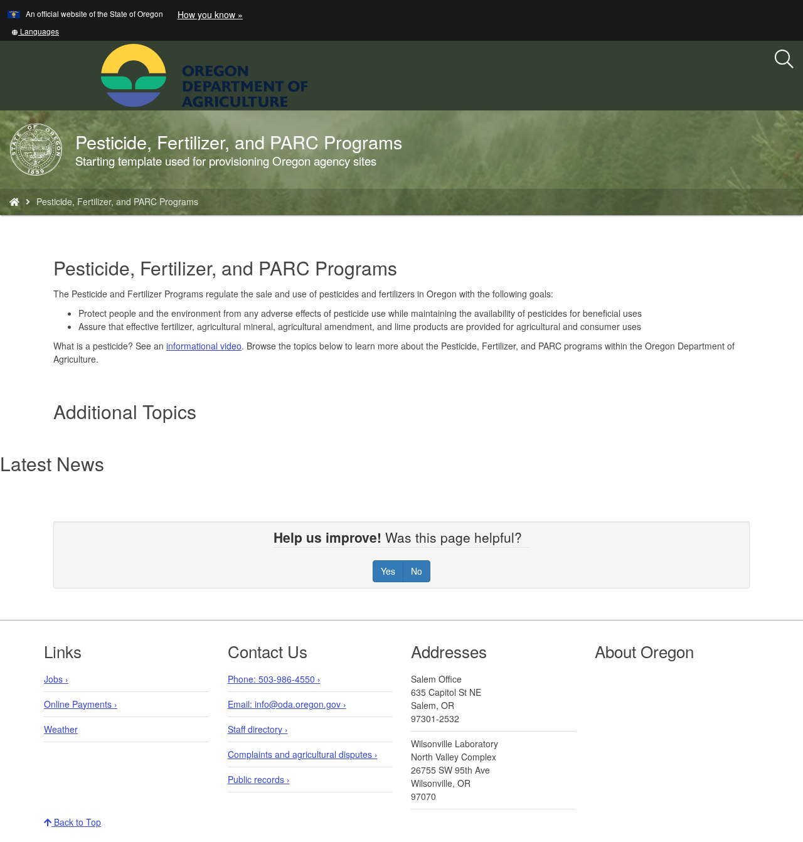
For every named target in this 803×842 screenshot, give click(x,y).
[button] (35, 31)
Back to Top (76, 822)
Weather (61, 729)
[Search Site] (316, 74)
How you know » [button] (210, 14)
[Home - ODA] (14, 201)
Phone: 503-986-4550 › (274, 679)
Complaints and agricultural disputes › (303, 754)
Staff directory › (258, 729)
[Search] (784, 59)
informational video (204, 345)
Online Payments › (80, 704)
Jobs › (56, 679)
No (416, 571)
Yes (388, 571)
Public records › (259, 779)
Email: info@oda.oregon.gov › (287, 704)
